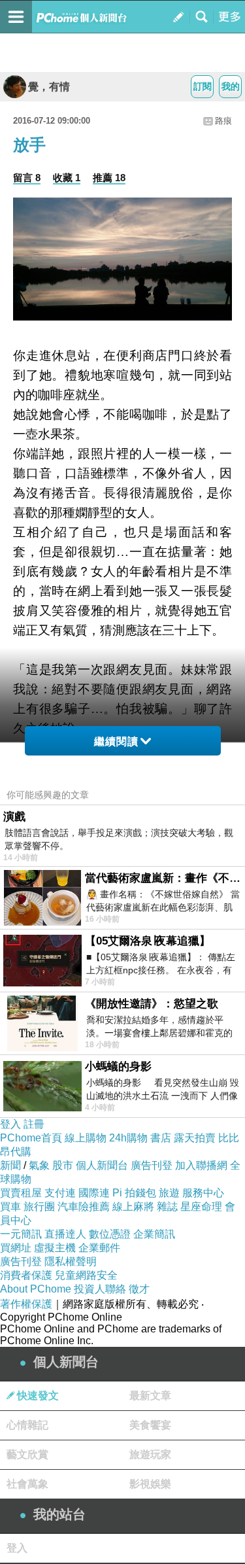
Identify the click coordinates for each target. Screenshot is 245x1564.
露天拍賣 (195, 1137)
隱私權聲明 (70, 1261)
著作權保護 (26, 1304)
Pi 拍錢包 (134, 1192)
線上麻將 (133, 1206)
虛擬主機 (55, 1247)
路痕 (223, 121)
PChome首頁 (31, 1137)
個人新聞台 (102, 1165)
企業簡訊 (154, 1234)
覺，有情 (49, 86)
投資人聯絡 (100, 1289)
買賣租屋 (21, 1192)
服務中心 (203, 1192)
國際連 (94, 1192)
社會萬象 (27, 1483)
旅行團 (39, 1206)
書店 (160, 1137)
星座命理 (201, 1206)
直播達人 (65, 1234)
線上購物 (85, 1137)
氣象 (39, 1165)
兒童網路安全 (86, 1275)
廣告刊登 (151, 1165)
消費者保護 (26, 1275)
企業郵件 (99, 1247)
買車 (10, 1206)
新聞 (10, 1165)
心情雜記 (27, 1425)
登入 (10, 1124)
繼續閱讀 (116, 741)
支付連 (60, 1192)
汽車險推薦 (83, 1206)
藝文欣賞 (27, 1454)
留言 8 (27, 177)
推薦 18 (109, 177)
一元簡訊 (21, 1234)
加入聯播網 (201, 1165)
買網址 (15, 1247)
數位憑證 (110, 1234)
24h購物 (128, 1137)
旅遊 (169, 1192)
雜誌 (167, 1206)
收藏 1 (66, 177)
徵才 (139, 1289)
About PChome (35, 1289)
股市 (62, 1165)
